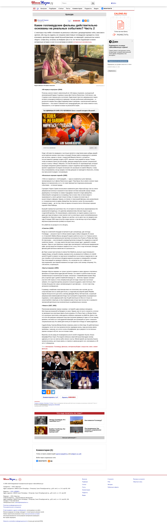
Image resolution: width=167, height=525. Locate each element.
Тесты (68, 8)
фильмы (65, 346)
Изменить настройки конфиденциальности (15, 521)
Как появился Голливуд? (93, 420)
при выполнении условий (32, 513)
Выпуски (44, 8)
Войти (114, 3)
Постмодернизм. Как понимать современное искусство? (93, 430)
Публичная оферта (113, 487)
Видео (96, 8)
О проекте (111, 479)
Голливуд (57, 346)
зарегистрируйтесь (62, 454)
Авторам (110, 484)
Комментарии (77, 8)
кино (91, 346)
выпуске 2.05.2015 (54, 404)
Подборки (52, 8)
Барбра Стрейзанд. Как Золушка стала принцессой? (57, 430)
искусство (85, 346)
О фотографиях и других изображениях (14, 510)
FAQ (109, 481)
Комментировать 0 (50, 397)
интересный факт (74, 346)
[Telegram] (88, 21)
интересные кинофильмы (82, 42)
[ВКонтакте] (83, 21)
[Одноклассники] (86, 21)
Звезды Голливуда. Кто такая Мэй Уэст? (57, 420)
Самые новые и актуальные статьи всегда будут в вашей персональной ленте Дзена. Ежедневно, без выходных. (120, 53)
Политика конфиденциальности (12, 505)
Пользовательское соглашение (12, 507)
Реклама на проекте (139, 479)
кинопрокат (49, 346)
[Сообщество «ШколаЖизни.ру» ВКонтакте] (106, 8)
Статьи (60, 8)
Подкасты (88, 8)
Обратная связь (137, 481)
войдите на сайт (76, 454)
